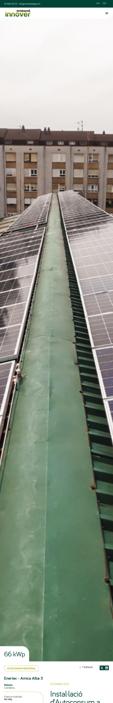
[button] (107, 13)
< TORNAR (86, 667)
